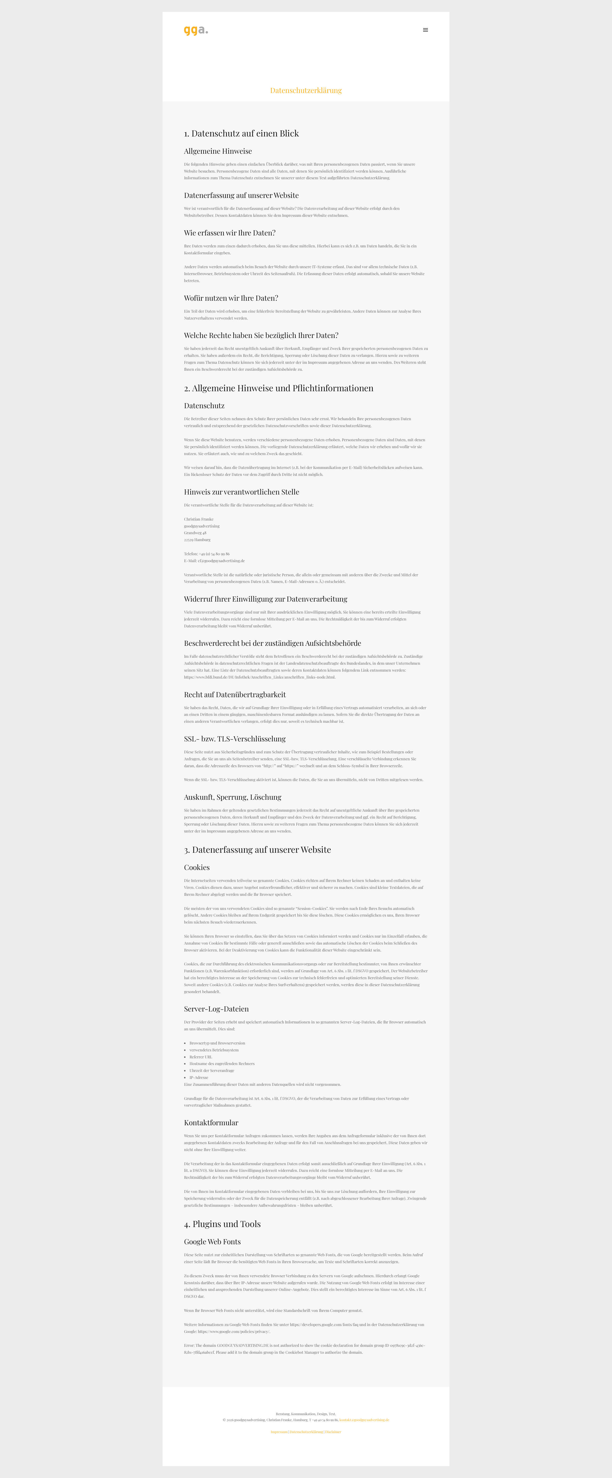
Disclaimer (333, 1431)
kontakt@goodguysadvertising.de (364, 1420)
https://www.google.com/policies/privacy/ (233, 1331)
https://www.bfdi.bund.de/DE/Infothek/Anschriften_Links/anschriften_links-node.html (259, 676)
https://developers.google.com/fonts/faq (324, 1324)
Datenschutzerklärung (306, 1431)
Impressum (279, 1431)
